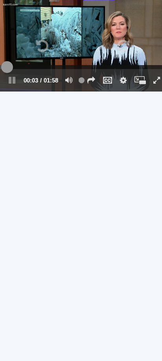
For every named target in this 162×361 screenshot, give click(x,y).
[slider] (81, 67)
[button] (91, 80)
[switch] (69, 80)
